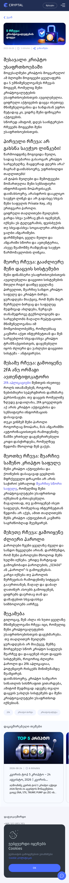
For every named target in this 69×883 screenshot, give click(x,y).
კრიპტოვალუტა (49, 712)
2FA (8, 712)
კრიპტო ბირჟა (25, 712)
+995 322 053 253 (14, 823)
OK (34, 867)
